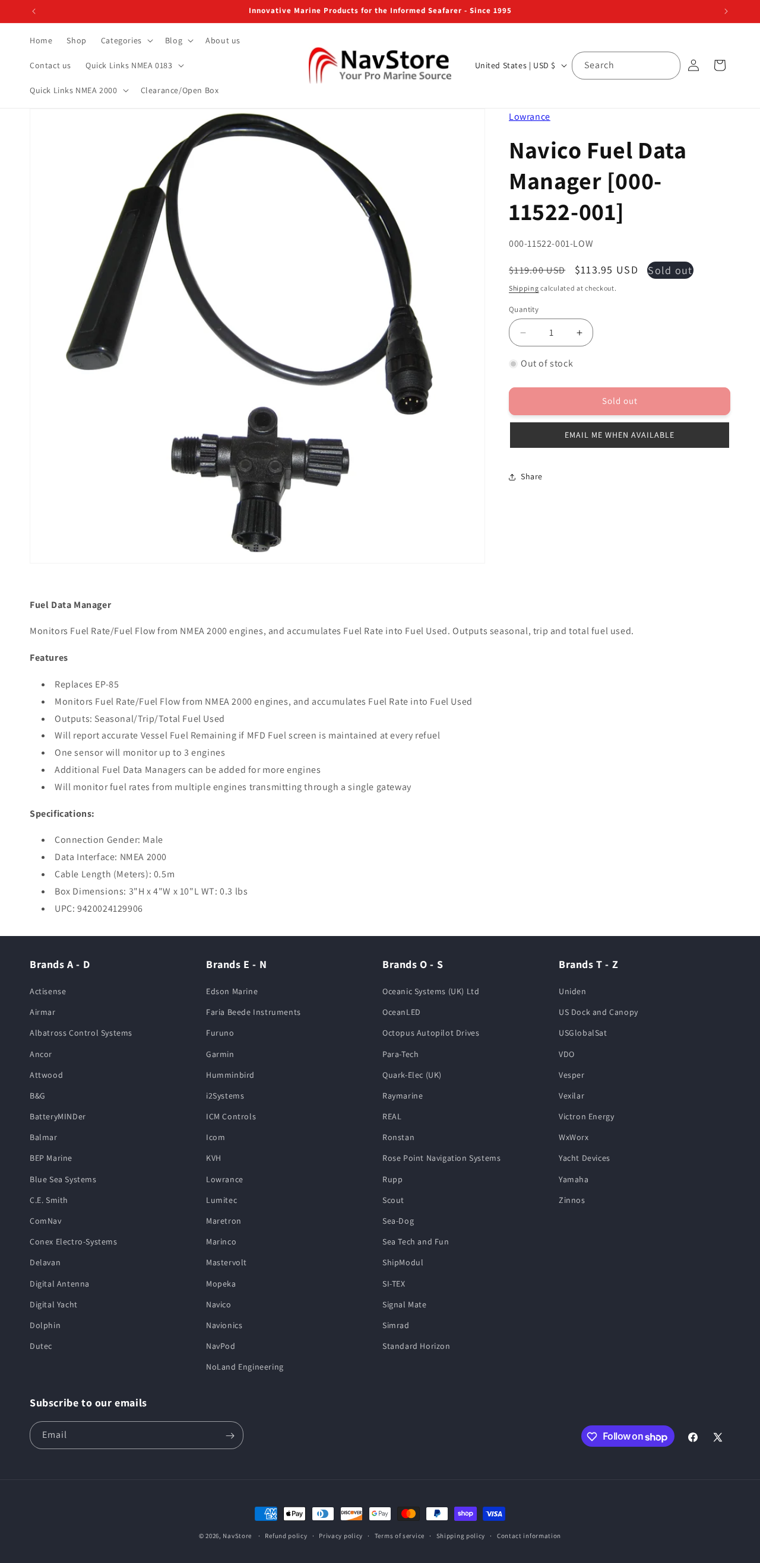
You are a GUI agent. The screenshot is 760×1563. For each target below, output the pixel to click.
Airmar (43, 1012)
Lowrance (529, 116)
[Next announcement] (726, 11)
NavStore (237, 1536)
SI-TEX (394, 1283)
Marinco (221, 1242)
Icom (215, 1137)
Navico (219, 1305)
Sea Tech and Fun (415, 1242)
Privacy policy (341, 1536)
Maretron (224, 1221)
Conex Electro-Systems (74, 1242)
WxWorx (574, 1137)
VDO (567, 1054)
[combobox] (626, 65)
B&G (38, 1096)
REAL (391, 1117)
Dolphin (45, 1325)
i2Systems (225, 1096)
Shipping (524, 288)
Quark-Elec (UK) (412, 1074)
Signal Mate (404, 1305)
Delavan (45, 1263)
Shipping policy (461, 1536)
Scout (393, 1200)
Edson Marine (232, 991)
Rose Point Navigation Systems (441, 1158)
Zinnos (572, 1200)
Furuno (220, 1033)
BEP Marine (51, 1158)
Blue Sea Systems (63, 1179)
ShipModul (402, 1263)
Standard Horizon (416, 1346)
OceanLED (401, 1012)
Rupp (392, 1179)
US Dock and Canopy (598, 1012)
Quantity (524, 309)
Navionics (224, 1325)
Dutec (41, 1346)
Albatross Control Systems (81, 1033)
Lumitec (221, 1200)
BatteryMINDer (58, 1117)
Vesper (572, 1074)
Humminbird (230, 1074)
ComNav (46, 1221)
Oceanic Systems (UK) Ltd (430, 991)
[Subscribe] (230, 1436)
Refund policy (286, 1536)
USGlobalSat (583, 1033)
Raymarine (402, 1096)
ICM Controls (231, 1117)
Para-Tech (400, 1054)
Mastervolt (226, 1263)
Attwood (46, 1074)
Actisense (48, 991)
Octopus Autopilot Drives (430, 1033)
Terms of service (400, 1536)
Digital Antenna (60, 1283)
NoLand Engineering (245, 1367)
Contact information (529, 1536)
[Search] (667, 65)
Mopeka (221, 1283)
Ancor (41, 1054)
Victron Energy (586, 1117)
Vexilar (571, 1096)
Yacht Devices (584, 1158)
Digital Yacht (54, 1305)
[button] (126, 40)
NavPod (221, 1346)
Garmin (220, 1054)
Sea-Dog (398, 1221)
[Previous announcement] (34, 11)
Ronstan (398, 1137)
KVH (213, 1158)
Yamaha (574, 1179)
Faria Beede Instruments (253, 1012)
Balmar (44, 1137)
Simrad (396, 1325)
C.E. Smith (49, 1200)
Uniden (573, 991)
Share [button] (532, 476)
